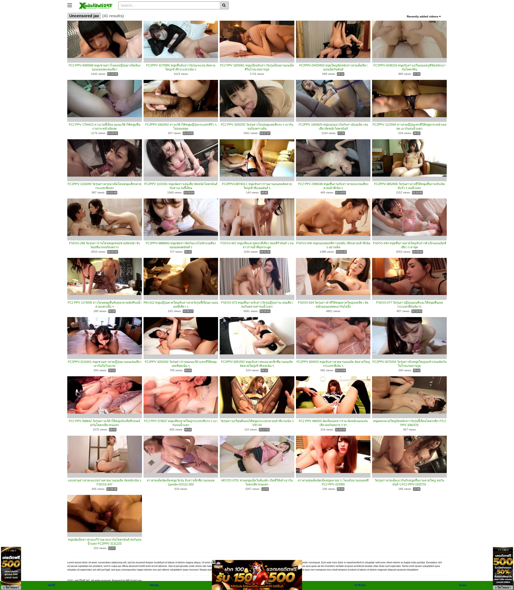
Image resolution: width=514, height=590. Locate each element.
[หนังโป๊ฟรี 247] (95, 5)
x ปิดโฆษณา (11, 587)
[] (224, 5)
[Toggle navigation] (71, 5)
